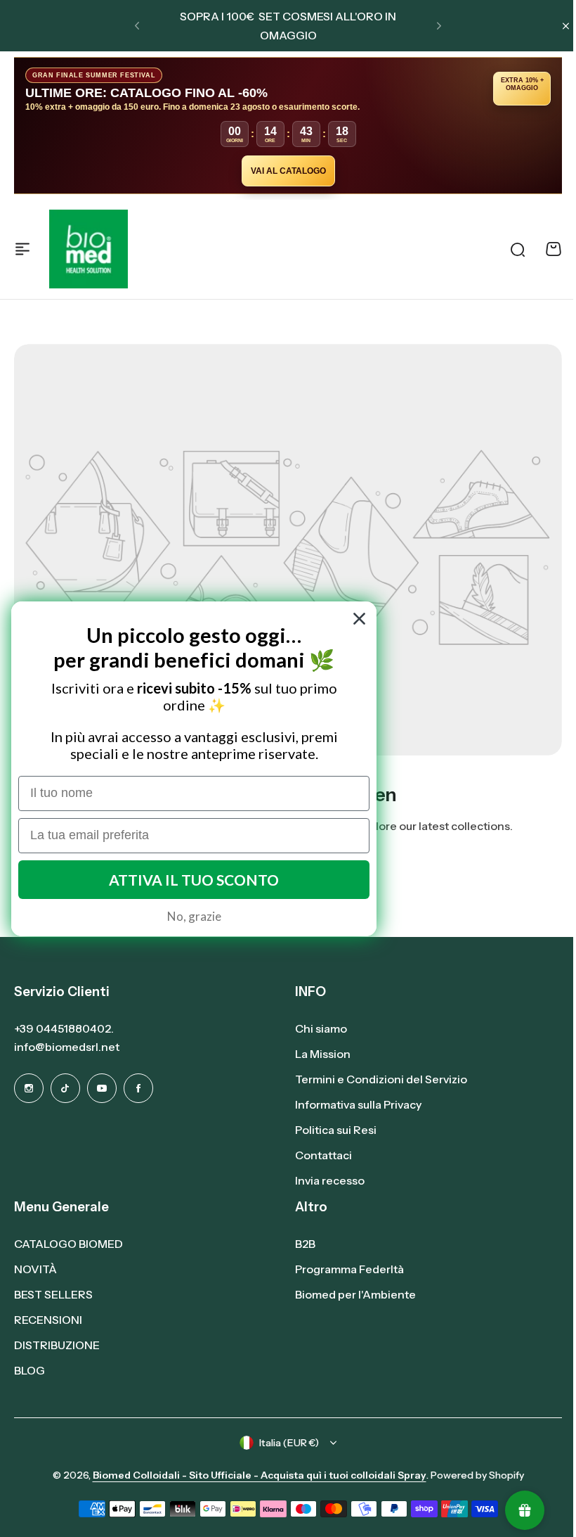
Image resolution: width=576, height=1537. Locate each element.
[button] (137, 26)
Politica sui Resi (336, 1130)
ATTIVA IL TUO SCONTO (194, 879)
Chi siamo (321, 1028)
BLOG (29, 1370)
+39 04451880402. (64, 1028)
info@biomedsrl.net (66, 1047)
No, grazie (194, 917)
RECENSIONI (48, 1320)
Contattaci (323, 1155)
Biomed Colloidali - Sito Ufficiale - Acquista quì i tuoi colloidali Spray (259, 1475)
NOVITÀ (35, 1269)
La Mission (323, 1054)
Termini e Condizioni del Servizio (381, 1079)
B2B (305, 1244)
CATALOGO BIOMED (68, 1244)
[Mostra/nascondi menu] (22, 249)
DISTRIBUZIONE (57, 1345)
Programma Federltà (349, 1269)
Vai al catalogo (288, 171)
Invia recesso (330, 1180)
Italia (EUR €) (289, 1442)
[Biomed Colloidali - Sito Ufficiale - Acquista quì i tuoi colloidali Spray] (88, 249)
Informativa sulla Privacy (358, 1104)
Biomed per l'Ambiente (355, 1294)
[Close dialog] (359, 618)
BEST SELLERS (53, 1294)
